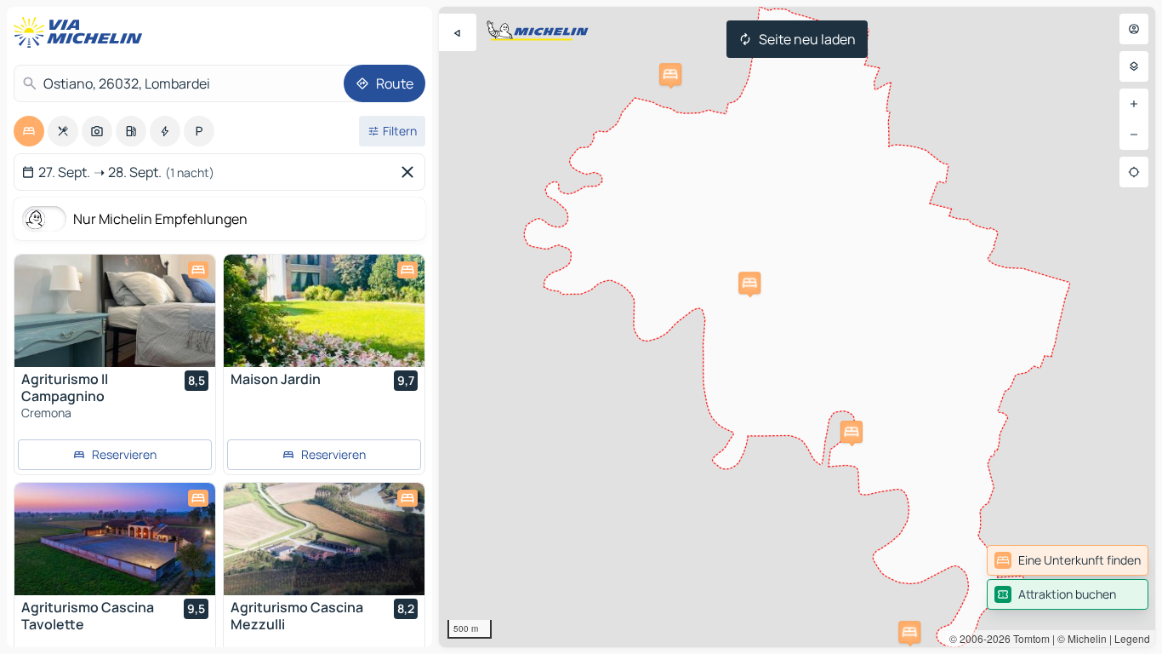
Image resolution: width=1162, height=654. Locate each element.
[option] (29, 131)
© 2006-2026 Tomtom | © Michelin (1028, 638)
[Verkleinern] (1133, 134)
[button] (909, 632)
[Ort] (1133, 172)
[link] (1067, 560)
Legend (1132, 638)
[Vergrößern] (1133, 104)
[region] (797, 327)
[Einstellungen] (1133, 66)
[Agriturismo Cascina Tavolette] (114, 539)
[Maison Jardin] (324, 311)
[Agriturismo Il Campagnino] (114, 311)
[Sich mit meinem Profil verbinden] (1133, 29)
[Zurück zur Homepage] (82, 32)
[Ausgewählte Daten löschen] (410, 172)
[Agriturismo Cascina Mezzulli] (324, 539)
